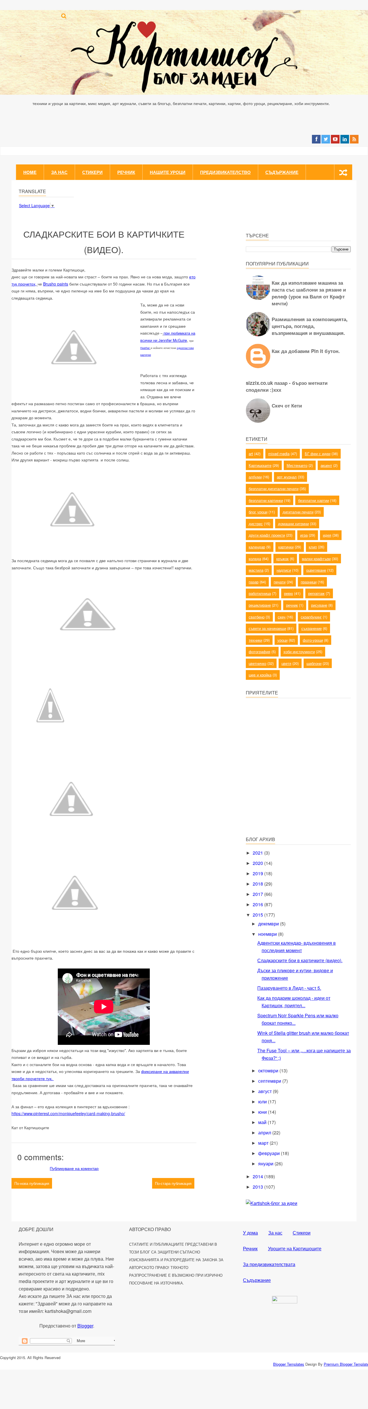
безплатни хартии (313, 500)
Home (30, 172)
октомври (268, 1070)
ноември (268, 934)
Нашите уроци (167, 172)
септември (270, 1081)
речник (292, 605)
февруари (269, 1153)
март (264, 1143)
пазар (253, 582)
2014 (258, 1176)
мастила (256, 570)
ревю (288, 593)
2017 (258, 894)
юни (263, 1112)
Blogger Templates (288, 1364)
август (265, 1091)
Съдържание (281, 172)
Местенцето (297, 465)
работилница (260, 593)
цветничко (257, 663)
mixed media (279, 453)
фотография (259, 651)
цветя (286, 663)
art (251, 453)
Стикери (92, 172)
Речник (126, 172)
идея (327, 535)
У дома (250, 1232)
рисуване (319, 605)
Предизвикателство (225, 172)
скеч (281, 617)
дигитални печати (298, 512)
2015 (258, 914)
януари (266, 1163)
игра (304, 535)
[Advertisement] (289, 790)
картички (286, 547)
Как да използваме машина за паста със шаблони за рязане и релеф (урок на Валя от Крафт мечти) (309, 293)
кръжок (282, 558)
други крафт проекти (267, 535)
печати (279, 582)
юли (263, 1101)
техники (255, 640)
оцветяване (316, 570)
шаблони (313, 663)
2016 (258, 904)
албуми (255, 477)
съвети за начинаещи (267, 628)
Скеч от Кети (287, 405)
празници (309, 582)
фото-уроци (313, 640)
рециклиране (260, 605)
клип (313, 547)
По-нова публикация (31, 1183)
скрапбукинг (311, 617)
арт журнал (287, 477)
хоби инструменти (299, 651)
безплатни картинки (266, 500)
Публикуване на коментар (74, 1168)
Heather (145, 348)
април (265, 1132)
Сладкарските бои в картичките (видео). (299, 960)
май (263, 1122)
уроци (282, 640)
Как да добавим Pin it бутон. (306, 351)
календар (257, 547)
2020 (258, 863)
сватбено (256, 617)
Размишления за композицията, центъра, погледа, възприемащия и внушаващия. (310, 326)
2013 (258, 1186)
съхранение (311, 628)
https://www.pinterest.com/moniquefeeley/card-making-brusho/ (68, 1113)
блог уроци (258, 512)
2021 (258, 852)
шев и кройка (260, 675)
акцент (326, 465)
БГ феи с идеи (317, 453)
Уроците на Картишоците (294, 1248)
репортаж (316, 593)
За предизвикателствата (269, 1264)
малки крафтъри (316, 558)
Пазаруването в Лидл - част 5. (289, 988)
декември (269, 923)
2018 (258, 883)
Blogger (85, 1325)
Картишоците (260, 465)
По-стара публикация (173, 1183)
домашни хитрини (293, 523)
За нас (59, 172)
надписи (284, 570)
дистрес (256, 523)
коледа (255, 558)
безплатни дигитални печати (273, 488)
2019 (258, 873)
